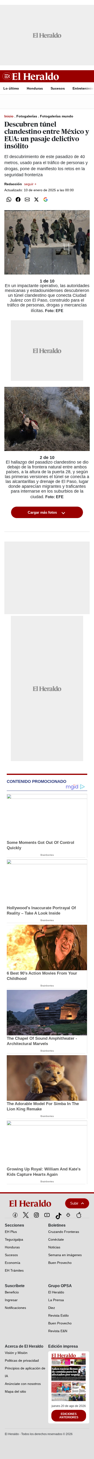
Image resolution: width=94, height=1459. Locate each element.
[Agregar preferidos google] (45, 199)
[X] (26, 1215)
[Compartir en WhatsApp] (9, 199)
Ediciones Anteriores (68, 1415)
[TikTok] (57, 1215)
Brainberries (47, 855)
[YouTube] (47, 1215)
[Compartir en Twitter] (36, 199)
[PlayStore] (68, 1215)
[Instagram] (36, 1215)
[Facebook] (15, 1215)
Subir (74, 1203)
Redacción (20, 184)
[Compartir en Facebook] (18, 199)
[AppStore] (79, 1215)
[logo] (32, 1203)
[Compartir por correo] (27, 199)
